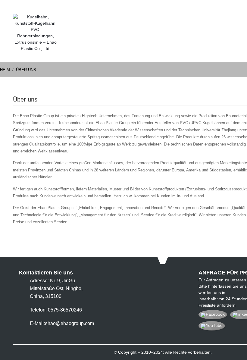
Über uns (26, 69)
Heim (5, 69)
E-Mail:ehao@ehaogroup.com (62, 323)
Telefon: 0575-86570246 (56, 309)
